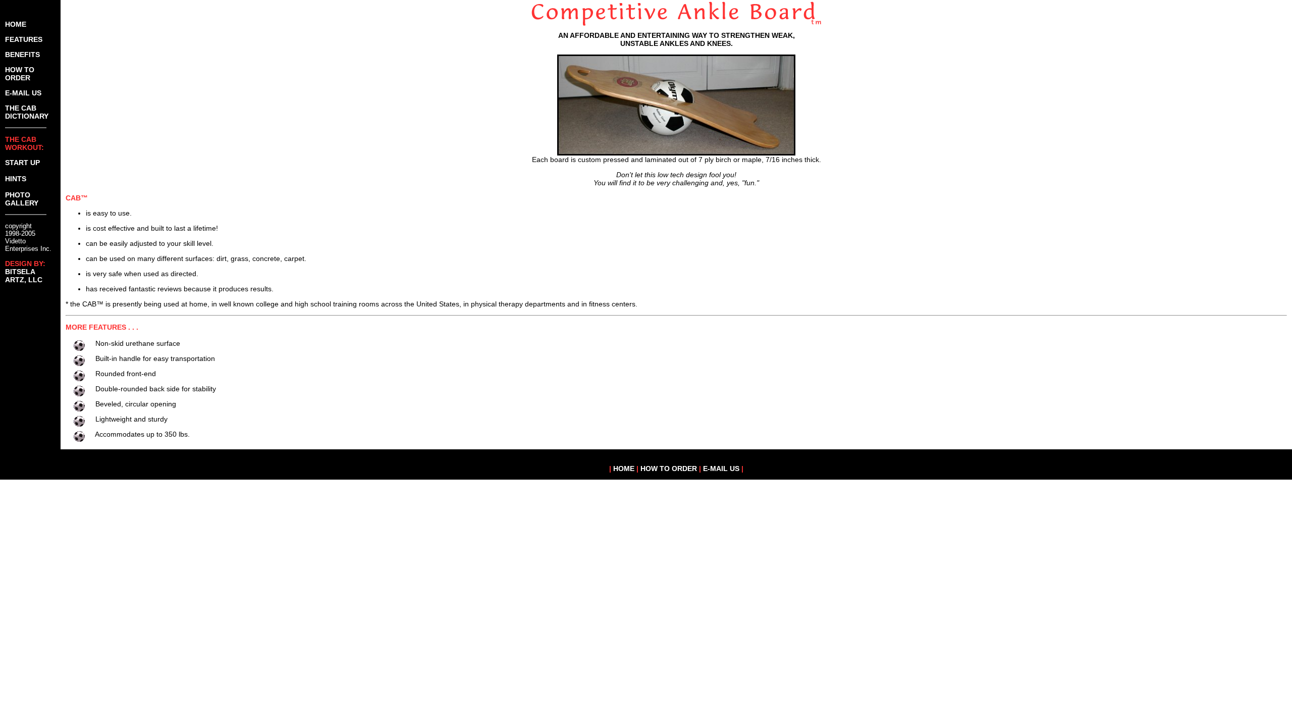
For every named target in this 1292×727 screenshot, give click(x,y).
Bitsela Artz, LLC (23, 276)
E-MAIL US (23, 93)
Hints (15, 179)
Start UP (22, 163)
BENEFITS (22, 54)
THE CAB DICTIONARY (26, 112)
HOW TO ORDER (19, 74)
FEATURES (23, 39)
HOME (15, 24)
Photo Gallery (21, 199)
